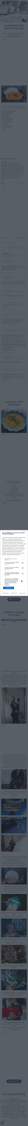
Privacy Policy (22, 593)
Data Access (14, 593)
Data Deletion (5, 593)
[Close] (25, 533)
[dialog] (14, 563)
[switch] (22, 563)
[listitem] (14, 559)
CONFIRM (8, 588)
